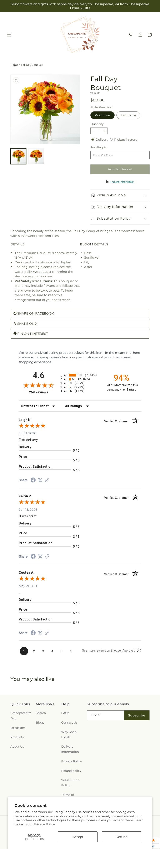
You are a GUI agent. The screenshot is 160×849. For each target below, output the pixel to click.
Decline (121, 837)
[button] (8, 34)
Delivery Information (70, 749)
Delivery (102, 140)
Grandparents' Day (20, 715)
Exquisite (128, 115)
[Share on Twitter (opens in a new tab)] (40, 480)
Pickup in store (125, 140)
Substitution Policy (70, 782)
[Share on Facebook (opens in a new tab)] (33, 481)
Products (17, 737)
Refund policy (71, 771)
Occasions (17, 728)
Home (14, 64)
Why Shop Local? (68, 734)
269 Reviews (43, 392)
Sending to (105, 147)
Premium (102, 115)
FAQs (65, 713)
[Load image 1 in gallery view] (18, 156)
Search (41, 713)
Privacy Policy (44, 824)
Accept (77, 837)
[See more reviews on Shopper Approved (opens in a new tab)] (47, 480)
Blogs (40, 722)
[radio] (80, 375)
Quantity (97, 124)
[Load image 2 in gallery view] (36, 156)
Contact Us (69, 722)
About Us (17, 746)
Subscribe (136, 715)
